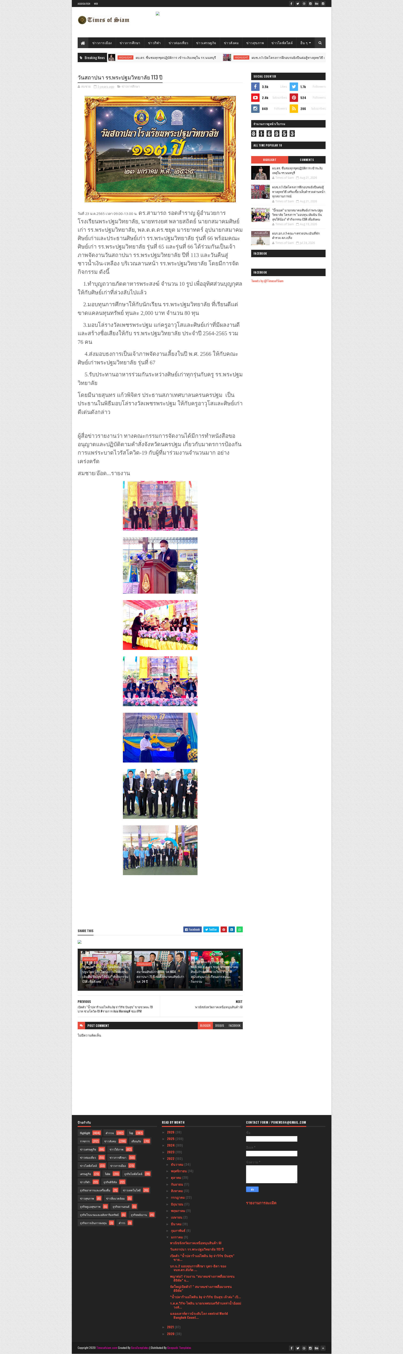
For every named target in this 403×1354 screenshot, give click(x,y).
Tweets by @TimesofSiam (267, 280)
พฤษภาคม (178, 1210)
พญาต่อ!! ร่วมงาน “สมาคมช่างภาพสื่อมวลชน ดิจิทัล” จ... (202, 1278)
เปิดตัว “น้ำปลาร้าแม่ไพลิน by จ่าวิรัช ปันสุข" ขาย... (202, 1257)
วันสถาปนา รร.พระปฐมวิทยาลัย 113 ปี (197, 1249)
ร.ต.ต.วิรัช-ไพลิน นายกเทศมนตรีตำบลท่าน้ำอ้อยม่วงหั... (205, 1305)
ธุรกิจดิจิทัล (110, 1182)
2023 (171, 1151)
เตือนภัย (136, 1141)
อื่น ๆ (304, 42)
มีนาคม (176, 1223)
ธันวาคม (177, 1164)
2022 (171, 1158)
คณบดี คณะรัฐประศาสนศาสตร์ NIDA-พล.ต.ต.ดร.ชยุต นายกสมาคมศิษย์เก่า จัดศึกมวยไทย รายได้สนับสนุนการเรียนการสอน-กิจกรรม (214, 971)
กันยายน (177, 1184)
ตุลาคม (176, 1177)
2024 (171, 1145)
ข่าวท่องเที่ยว (178, 42)
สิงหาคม (177, 1190)
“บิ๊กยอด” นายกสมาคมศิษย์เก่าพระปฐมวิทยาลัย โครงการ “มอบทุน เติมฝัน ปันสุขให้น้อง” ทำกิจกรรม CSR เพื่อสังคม (106, 974)
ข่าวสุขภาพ (255, 42)
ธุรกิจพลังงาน (139, 1215)
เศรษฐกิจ (85, 1174)
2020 (171, 1333)
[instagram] (310, 3)
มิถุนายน (177, 1203)
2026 (171, 1132)
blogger (205, 1025)
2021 (171, 1326)
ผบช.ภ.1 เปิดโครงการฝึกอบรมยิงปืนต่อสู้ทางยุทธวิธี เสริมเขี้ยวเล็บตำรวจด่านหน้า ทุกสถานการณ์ (271, 57)
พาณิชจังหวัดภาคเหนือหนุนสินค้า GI (195, 1242)
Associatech (84, 3)
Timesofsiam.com (107, 1348)
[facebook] (291, 3)
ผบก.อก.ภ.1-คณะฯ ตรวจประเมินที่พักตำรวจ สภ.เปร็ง (296, 235)
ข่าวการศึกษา (130, 42)
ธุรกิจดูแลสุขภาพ (90, 1206)
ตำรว (122, 1223)
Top (194, 954)
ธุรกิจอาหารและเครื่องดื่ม (95, 1190)
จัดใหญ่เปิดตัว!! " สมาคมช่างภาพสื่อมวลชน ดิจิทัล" (201, 1288)
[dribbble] (304, 3)
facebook (234, 1025)
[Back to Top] (323, 1348)
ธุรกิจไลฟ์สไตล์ (133, 1174)
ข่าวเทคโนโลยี (132, 1190)
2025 (171, 1138)
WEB (96, 3)
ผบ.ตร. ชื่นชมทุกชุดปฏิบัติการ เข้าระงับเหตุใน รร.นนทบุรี (127, 57)
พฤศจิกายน (179, 1170)
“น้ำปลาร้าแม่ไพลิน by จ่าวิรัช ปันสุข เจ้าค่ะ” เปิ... (205, 1296)
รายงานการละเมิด (261, 1202)
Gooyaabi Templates (179, 1348)
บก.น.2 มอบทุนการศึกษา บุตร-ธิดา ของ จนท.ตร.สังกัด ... (198, 1267)
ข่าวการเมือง (102, 42)
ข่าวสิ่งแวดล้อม (115, 1198)
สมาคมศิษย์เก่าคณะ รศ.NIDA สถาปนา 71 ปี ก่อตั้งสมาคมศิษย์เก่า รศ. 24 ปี (160, 976)
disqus (219, 1025)
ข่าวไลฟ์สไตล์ (282, 42)
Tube (107, 1174)
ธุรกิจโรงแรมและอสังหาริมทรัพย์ (99, 1215)
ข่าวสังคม (231, 42)
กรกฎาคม (178, 1197)
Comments (307, 160)
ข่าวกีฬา (154, 42)
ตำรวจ (110, 1133)
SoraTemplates (140, 1348)
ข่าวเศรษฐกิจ (206, 42)
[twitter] (297, 3)
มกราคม (177, 1236)
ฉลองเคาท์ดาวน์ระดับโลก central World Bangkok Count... (199, 1315)
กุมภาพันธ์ (178, 1230)
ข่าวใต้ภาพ (116, 1149)
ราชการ (85, 1141)
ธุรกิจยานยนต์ (121, 1206)
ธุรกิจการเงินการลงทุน (93, 1223)
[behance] (316, 3)
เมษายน (177, 1217)
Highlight (192, 57)
